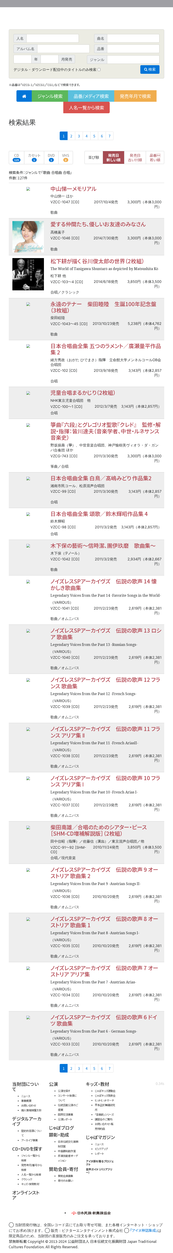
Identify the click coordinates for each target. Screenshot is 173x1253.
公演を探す (64, 1091)
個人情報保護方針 (31, 1110)
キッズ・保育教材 (30, 1184)
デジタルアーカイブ (26, 1121)
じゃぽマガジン (100, 1137)
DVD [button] (51, 157)
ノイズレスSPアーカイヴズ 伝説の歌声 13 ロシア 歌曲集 (105, 633)
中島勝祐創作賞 (67, 1151)
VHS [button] (65, 157)
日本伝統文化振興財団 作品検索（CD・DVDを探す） (86, 19)
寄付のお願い (65, 1180)
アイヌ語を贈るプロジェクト (100, 1162)
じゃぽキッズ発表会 (105, 1095)
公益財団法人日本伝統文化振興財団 (33, 3)
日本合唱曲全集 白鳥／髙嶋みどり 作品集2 (101, 478)
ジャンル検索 (50, 96)
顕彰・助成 (59, 1134)
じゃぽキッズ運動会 (105, 1091)
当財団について (25, 1086)
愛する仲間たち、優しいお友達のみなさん (98, 224)
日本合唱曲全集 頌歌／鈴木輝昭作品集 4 (99, 514)
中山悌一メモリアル (73, 188)
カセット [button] (34, 157)
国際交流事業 (65, 1114)
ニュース (25, 1096)
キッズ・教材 (97, 1084)
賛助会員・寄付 (63, 1169)
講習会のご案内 (103, 1119)
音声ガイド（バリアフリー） (99, 1170)
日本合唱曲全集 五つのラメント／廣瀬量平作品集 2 (105, 349)
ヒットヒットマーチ (104, 1100)
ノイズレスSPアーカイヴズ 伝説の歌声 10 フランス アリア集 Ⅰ (105, 781)
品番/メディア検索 (91, 96)
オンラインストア (25, 1195)
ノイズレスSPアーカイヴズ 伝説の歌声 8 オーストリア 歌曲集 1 (104, 922)
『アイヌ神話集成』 (144, 1230)
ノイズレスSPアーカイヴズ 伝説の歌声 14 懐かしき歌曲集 (103, 584)
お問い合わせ (151, 3)
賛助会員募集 (65, 1176)
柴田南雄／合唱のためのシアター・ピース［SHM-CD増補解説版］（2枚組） (98, 830)
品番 (155, 157)
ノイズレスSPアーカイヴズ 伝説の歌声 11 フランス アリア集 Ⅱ (105, 732)
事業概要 (129, 3)
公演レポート (65, 1119)
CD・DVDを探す (27, 1148)
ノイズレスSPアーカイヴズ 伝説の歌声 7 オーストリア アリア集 (104, 971)
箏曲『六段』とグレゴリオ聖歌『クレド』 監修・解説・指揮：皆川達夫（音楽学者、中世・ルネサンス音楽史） (105, 431)
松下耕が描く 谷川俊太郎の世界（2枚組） (97, 261)
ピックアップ (101, 1149)
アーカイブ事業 (29, 1140)
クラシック (26, 1179)
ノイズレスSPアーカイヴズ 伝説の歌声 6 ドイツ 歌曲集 (103, 1020)
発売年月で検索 (135, 96)
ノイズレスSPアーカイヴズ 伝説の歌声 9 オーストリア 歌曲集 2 (104, 872)
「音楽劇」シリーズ (104, 1114)
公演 (53, 1084)
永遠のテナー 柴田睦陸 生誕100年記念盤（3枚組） (103, 307)
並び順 (93, 157)
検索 (152, 69)
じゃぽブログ (61, 1127)
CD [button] (16, 157)
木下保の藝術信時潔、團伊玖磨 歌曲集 (103, 545)
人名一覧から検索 (86, 107)
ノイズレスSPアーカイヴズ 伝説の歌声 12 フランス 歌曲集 (105, 682)
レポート (99, 1153)
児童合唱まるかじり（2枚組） (83, 392)
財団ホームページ (111, 3)
